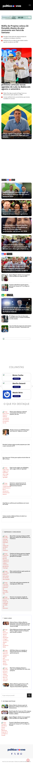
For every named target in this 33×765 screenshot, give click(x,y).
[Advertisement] (12, 157)
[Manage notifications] (28, 760)
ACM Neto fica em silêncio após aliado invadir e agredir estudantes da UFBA (15, 41)
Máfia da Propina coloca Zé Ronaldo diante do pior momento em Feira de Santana (14, 29)
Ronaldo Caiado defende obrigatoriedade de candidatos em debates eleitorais (14, 37)
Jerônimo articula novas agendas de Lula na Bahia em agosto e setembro (15, 86)
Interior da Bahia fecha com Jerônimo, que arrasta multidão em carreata (16, 97)
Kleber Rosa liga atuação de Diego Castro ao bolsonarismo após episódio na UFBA (14, 93)
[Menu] (30, 5)
